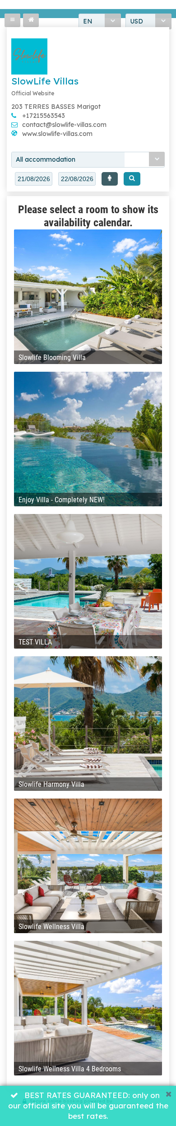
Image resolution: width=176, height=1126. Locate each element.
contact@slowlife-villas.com (64, 125)
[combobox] (88, 160)
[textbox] (33, 179)
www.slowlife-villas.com (57, 134)
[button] (110, 179)
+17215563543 (43, 116)
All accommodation (45, 159)
